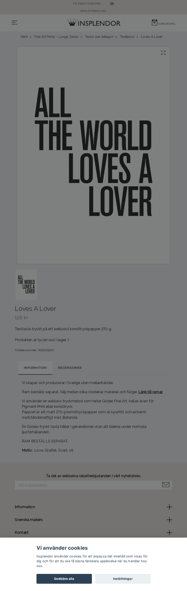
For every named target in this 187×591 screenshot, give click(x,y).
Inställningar (123, 579)
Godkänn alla (64, 579)
